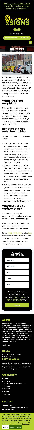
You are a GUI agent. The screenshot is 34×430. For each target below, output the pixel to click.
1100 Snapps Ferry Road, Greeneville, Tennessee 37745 (15, 408)
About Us (7, 381)
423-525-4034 (18, 34)
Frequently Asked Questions (16, 383)
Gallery (6, 392)
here (30, 233)
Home (6, 379)
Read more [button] (25, 424)
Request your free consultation (17, 38)
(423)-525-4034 (15, 233)
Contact (7, 394)
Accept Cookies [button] (15, 427)
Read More (6, 345)
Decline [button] (5, 427)
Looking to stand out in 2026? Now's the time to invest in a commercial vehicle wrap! (17, 6)
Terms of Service (14, 300)
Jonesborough (20, 363)
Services (7, 389)
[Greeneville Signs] (17, 15)
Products (7, 386)
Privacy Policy (19, 297)
